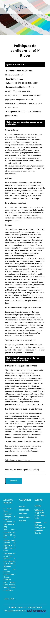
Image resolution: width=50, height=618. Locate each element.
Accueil (22, 506)
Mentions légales (34, 607)
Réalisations (24, 517)
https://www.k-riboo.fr (14, 75)
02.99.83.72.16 (11, 108)
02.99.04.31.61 (25, 91)
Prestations (24, 510)
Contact (22, 521)
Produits (23, 513)
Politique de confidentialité (14, 611)
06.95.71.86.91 (11, 91)
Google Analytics (12, 345)
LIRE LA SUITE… (9, 599)
